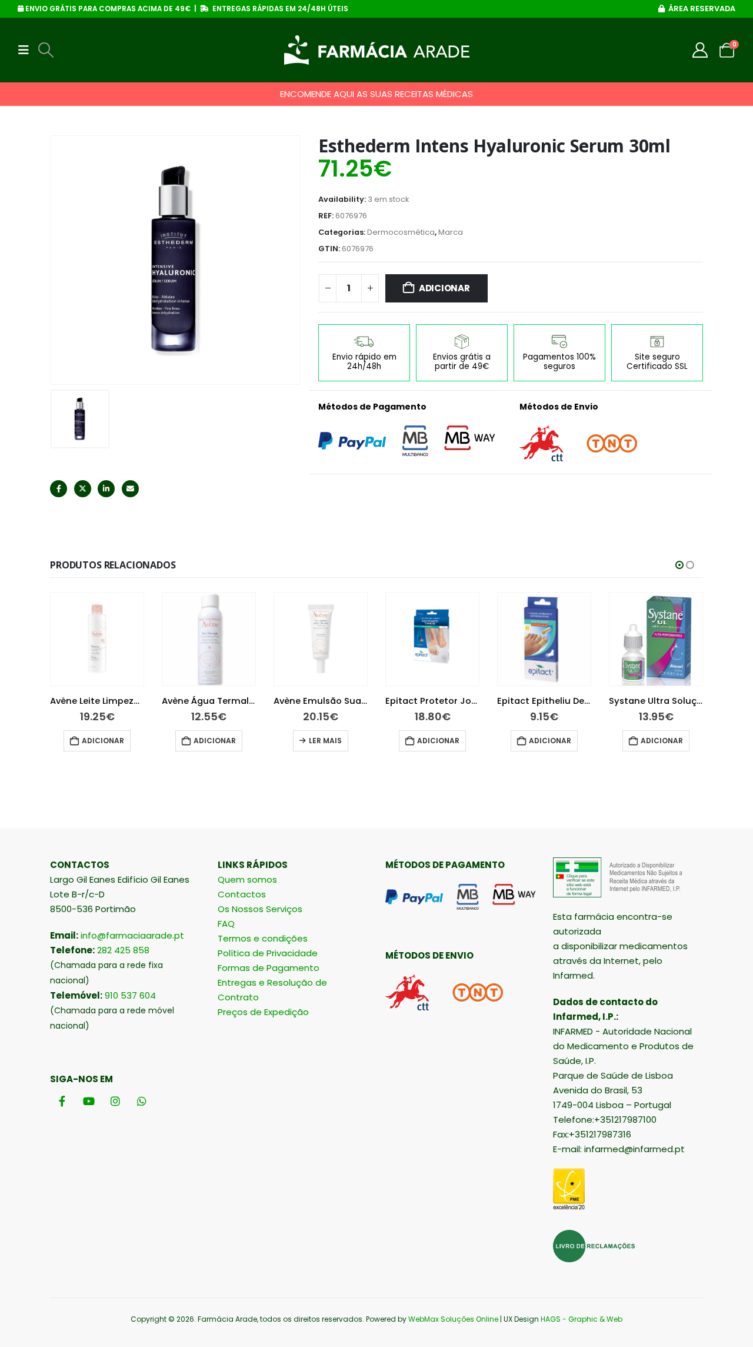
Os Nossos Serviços (260, 909)
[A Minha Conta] (700, 50)
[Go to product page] (97, 639)
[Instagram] (115, 1101)
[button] (27, 50)
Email (130, 488)
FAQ (226, 923)
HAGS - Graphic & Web (581, 1319)
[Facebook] (62, 1101)
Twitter (82, 488)
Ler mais (325, 741)
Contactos (242, 894)
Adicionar (444, 288)
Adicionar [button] (103, 741)
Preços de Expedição (263, 1012)
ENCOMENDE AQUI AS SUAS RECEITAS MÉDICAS (376, 94)
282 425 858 (123, 950)
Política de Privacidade (268, 953)
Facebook (58, 488)
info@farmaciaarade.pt (132, 935)
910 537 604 (130, 995)
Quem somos (247, 879)
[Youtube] (88, 1101)
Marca (450, 232)
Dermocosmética (401, 232)
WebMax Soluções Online (453, 1319)
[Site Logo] (376, 50)
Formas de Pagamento (268, 968)
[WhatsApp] (141, 1101)
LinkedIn (106, 488)
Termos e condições (263, 938)
